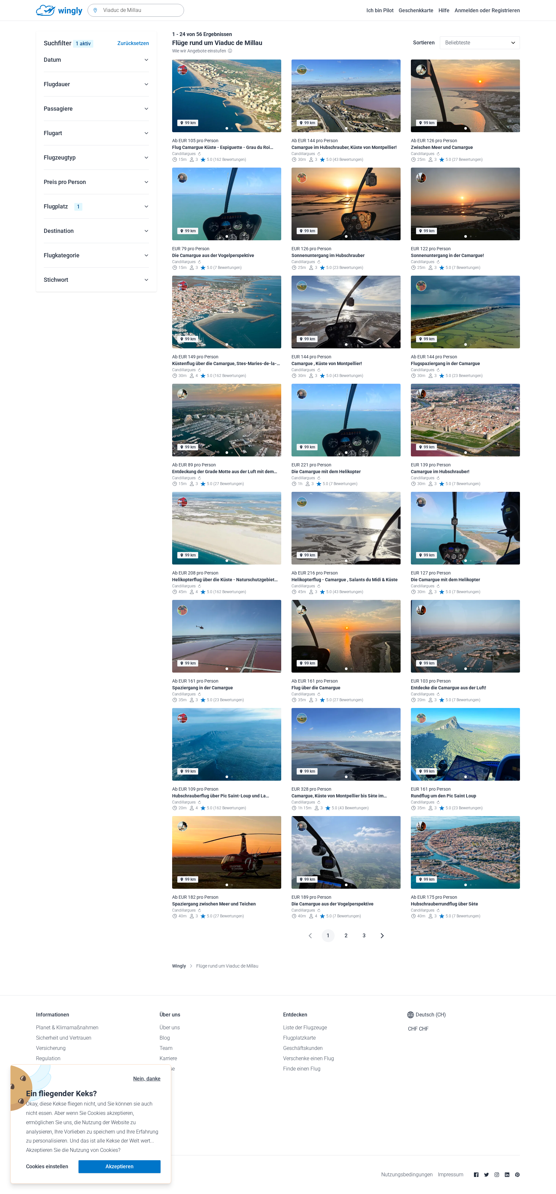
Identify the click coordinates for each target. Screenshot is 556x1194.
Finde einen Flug (301, 1069)
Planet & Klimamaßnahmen (67, 1027)
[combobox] (136, 10)
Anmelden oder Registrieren (487, 10)
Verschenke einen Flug (308, 1058)
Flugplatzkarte (299, 1038)
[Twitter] (486, 1174)
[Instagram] (496, 1174)
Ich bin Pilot (380, 10)
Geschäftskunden (303, 1048)
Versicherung (51, 1048)
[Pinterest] (517, 1174)
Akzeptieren (120, 1166)
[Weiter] (382, 935)
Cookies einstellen (47, 1166)
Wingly (179, 966)
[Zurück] (310, 935)
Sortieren (424, 43)
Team (166, 1048)
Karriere (168, 1058)
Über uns (170, 1027)
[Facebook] (476, 1174)
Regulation (48, 1058)
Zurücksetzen (133, 43)
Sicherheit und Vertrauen (63, 1038)
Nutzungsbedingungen (407, 1174)
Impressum (450, 1174)
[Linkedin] (507, 1174)
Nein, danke (147, 1079)
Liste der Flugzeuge (305, 1027)
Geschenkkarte (416, 10)
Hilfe (444, 10)
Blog (165, 1038)
